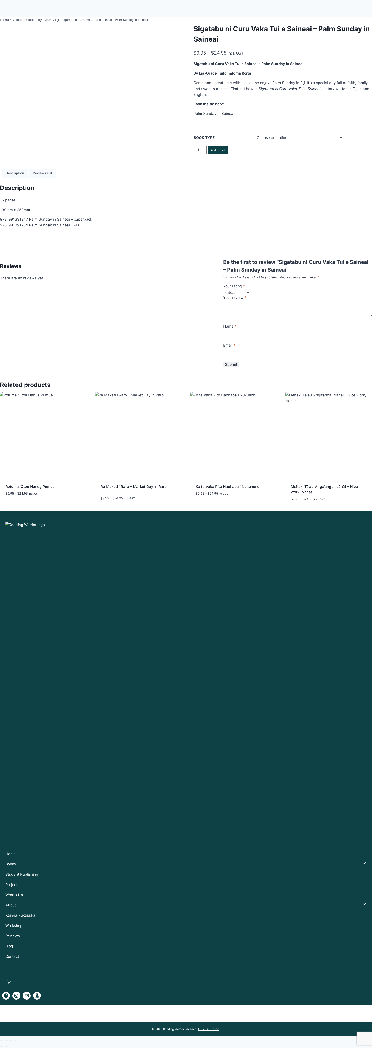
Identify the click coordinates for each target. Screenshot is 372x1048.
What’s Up (14, 895)
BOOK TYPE (204, 137)
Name (230, 326)
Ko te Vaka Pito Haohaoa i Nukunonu (227, 486)
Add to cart (218, 150)
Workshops (14, 925)
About (10, 905)
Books (10, 864)
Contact (12, 956)
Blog (9, 946)
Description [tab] (15, 173)
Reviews (12, 936)
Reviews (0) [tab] (42, 173)
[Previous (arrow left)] (1, 1046)
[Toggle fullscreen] (6, 1040)
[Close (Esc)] (15, 1040)
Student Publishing (21, 874)
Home (10, 854)
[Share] (10, 1040)
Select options (19, 506)
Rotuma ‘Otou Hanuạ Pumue (30, 486)
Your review (234, 297)
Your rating (234, 286)
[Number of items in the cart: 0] (8, 981)
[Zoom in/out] (1, 1040)
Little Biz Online (208, 1029)
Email (229, 345)
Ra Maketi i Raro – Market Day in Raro (134, 486)
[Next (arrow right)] (6, 1046)
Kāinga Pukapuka (20, 915)
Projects (12, 885)
